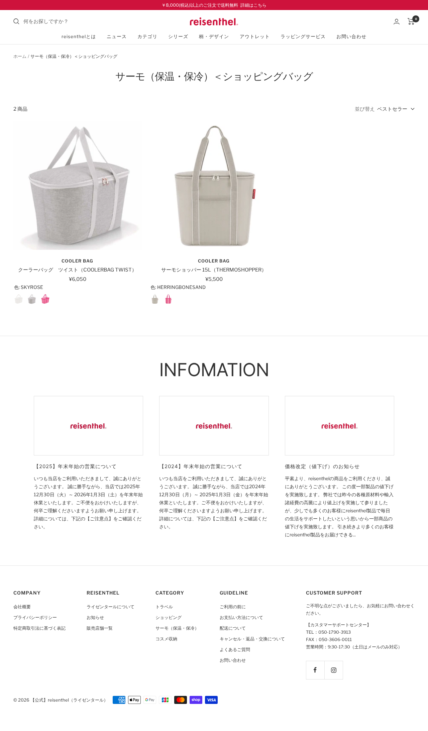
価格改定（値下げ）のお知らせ (322, 466)
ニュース (117, 36)
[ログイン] (397, 21)
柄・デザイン (214, 36)
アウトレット (255, 36)
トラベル (164, 606)
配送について (233, 628)
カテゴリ (147, 36)
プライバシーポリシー (35, 617)
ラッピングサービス (303, 36)
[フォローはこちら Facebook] (315, 670)
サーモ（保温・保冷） (177, 628)
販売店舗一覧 (100, 628)
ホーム (19, 56)
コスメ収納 (166, 638)
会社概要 (22, 606)
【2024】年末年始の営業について (200, 466)
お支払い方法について (241, 617)
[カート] (411, 21)
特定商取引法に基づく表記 (39, 628)
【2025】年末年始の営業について (75, 466)
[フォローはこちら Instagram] (333, 670)
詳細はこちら (253, 5)
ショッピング (168, 617)
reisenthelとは (79, 36)
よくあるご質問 (235, 649)
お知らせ (95, 617)
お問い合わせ (351, 36)
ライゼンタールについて (110, 606)
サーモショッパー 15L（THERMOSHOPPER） (213, 270)
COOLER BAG (77, 261)
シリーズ (178, 36)
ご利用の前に (233, 606)
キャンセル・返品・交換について (252, 638)
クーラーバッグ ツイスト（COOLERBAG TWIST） (77, 270)
